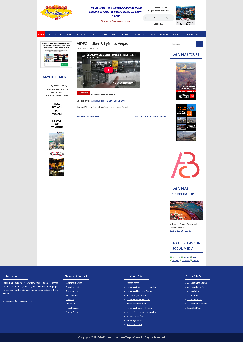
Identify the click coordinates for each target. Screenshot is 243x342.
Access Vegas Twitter (136, 295)
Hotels (125, 34)
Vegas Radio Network (136, 303)
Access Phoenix (194, 299)
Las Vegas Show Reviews (138, 299)
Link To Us (70, 303)
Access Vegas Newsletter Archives (142, 312)
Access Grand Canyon (197, 303)
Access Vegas (133, 283)
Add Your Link (72, 291)
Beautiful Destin (194, 308)
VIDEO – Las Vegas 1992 (88, 116)
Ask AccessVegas (134, 324)
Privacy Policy (72, 312)
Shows (80, 34)
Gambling (164, 34)
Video (95, 48)
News (150, 34)
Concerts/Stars (55, 34)
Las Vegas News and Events (139, 291)
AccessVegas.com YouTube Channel (108, 101)
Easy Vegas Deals (135, 320)
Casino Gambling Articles (182, 231)
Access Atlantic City (196, 287)
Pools (115, 34)
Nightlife (178, 34)
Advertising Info (73, 287)
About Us (70, 299)
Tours (92, 34)
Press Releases (72, 308)
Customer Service (74, 283)
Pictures (137, 34)
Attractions (193, 34)
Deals (41, 34)
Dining (105, 34)
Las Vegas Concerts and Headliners (142, 287)
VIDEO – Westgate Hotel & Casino (150, 116)
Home (70, 34)
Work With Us (72, 295)
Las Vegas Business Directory (140, 308)
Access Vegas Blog (135, 316)
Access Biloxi (193, 291)
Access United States (197, 283)
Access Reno (193, 295)
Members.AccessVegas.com (115, 21)
